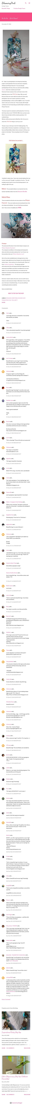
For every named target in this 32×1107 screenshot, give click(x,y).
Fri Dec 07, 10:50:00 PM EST (13, 784)
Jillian (7, 327)
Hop (24, 298)
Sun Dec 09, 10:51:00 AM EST (14, 910)
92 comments (10, 1048)
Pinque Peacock (6, 300)
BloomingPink (8, 3)
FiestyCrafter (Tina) (11, 563)
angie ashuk (9, 524)
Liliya (7, 876)
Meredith (8, 822)
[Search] (26, 3)
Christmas (14, 298)
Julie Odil (8, 595)
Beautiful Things (6, 8)
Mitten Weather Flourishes (8, 248)
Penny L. (8, 900)
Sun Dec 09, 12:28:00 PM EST (13, 935)
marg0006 (9, 885)
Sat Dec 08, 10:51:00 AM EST (13, 851)
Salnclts (8, 967)
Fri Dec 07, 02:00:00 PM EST (13, 657)
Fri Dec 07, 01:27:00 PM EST (13, 645)
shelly (7, 812)
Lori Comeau (9, 358)
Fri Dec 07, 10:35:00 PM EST (13, 774)
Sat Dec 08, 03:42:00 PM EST (13, 881)
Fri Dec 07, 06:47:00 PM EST (13, 731)
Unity (16, 300)
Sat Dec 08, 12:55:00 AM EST (13, 808)
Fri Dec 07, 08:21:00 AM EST (13, 383)
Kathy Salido (9, 940)
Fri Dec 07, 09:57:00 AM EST (13, 463)
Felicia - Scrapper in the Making (14, 502)
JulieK (7, 767)
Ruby (7, 606)
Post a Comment (6, 999)
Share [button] (3, 302)
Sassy (7, 387)
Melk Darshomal (10, 991)
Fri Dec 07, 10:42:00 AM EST (13, 497)
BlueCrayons (9, 585)
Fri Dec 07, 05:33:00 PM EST (13, 719)
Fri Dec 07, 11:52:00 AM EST (13, 568)
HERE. (20, 207)
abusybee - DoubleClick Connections (15, 955)
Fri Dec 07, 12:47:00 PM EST (13, 611)
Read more (27, 1048)
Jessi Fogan (9, 914)
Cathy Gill (8, 679)
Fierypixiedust (10, 661)
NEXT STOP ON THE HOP (16, 293)
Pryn (7, 788)
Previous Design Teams (19, 8)
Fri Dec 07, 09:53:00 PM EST (13, 763)
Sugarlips (8, 458)
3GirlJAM (8, 298)
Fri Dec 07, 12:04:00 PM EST (13, 581)
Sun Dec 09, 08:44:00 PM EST (13, 973)
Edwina (8, 798)
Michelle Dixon (10, 701)
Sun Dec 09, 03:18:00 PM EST (13, 963)
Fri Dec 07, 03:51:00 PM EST (13, 697)
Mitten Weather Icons (18, 254)
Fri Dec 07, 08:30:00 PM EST (13, 750)
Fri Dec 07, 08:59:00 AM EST (13, 433)
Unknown (8, 371)
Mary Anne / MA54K (11, 925)
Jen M (7, 437)
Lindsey (8, 735)
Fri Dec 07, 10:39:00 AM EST (13, 487)
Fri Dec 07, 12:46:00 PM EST (13, 602)
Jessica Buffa (9, 337)
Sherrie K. (8, 616)
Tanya (7, 650)
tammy (8, 835)
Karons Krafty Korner (11, 572)
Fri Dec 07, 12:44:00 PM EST (13, 590)
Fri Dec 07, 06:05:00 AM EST (13, 366)
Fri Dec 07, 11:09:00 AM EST (13, 529)
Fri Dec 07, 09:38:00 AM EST (13, 442)
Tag (13, 300)
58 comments (10, 1094)
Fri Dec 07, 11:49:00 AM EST (13, 558)
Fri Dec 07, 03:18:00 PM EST (13, 684)
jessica (8, 754)
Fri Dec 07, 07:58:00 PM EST (13, 740)
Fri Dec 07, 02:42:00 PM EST (13, 674)
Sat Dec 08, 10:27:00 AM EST (13, 830)
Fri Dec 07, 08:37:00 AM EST (13, 395)
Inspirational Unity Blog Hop (11, 1032)
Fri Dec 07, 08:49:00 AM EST (13, 417)
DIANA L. (8, 632)
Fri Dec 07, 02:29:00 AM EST (13, 353)
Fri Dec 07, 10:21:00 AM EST (13, 473)
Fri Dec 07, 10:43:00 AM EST (13, 520)
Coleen (8, 856)
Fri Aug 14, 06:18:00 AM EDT (13, 995)
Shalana (8, 779)
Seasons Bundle (22, 191)
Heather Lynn (9, 400)
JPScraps (8, 745)
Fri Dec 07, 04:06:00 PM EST (13, 707)
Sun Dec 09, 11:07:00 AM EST (14, 921)
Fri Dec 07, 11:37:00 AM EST (13, 545)
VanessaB (8, 492)
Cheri (7, 313)
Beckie (8, 421)
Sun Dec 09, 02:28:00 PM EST (13, 950)
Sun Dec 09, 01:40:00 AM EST (14, 895)
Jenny (7, 550)
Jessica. (3, 89)
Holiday (20, 298)
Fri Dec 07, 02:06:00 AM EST (13, 332)
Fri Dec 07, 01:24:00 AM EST (13, 323)
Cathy (7, 477)
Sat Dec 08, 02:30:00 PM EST (13, 871)
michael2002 (9, 977)
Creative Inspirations (9, 264)
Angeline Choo (10, 514)
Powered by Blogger (17, 1103)
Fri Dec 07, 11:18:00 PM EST (13, 793)
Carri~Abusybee (13, 960)
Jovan (7, 468)
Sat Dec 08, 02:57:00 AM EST (13, 817)
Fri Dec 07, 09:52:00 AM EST (13, 454)
